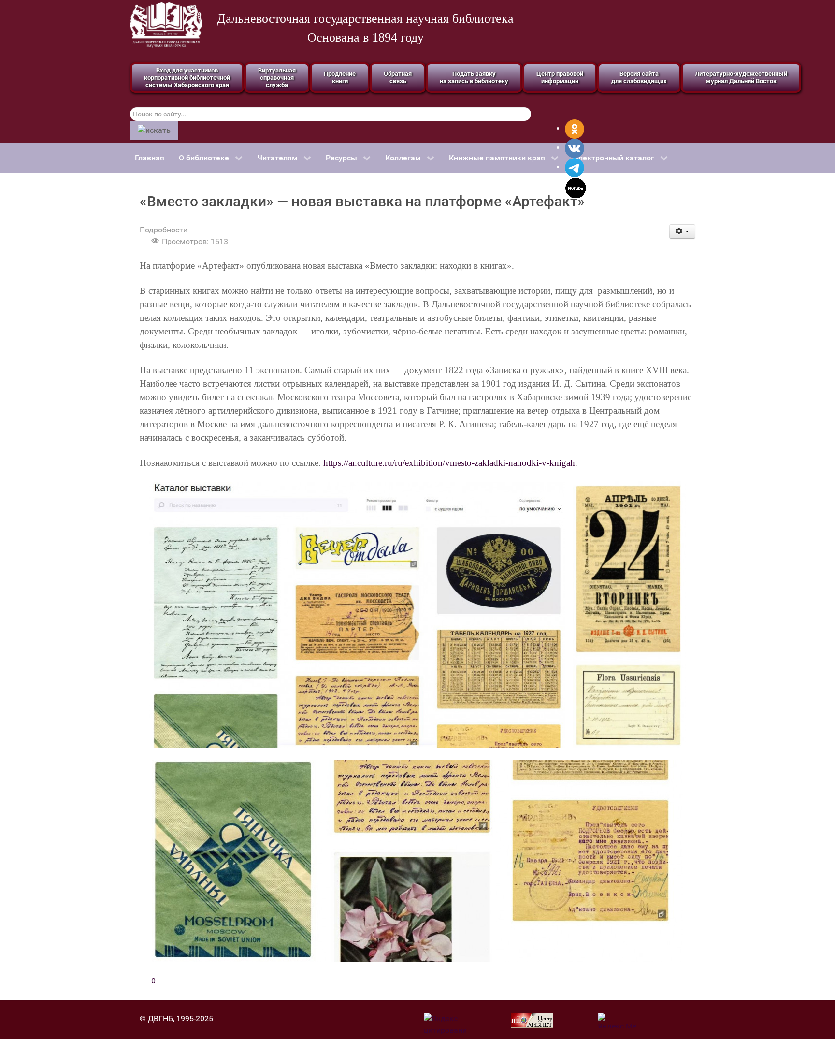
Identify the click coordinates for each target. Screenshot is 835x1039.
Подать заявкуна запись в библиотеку (474, 77)
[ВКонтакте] (574, 147)
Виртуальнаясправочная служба (277, 77)
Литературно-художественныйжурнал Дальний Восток (741, 77)
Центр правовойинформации (559, 77)
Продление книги (340, 77)
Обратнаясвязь (398, 77)
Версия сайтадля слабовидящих (639, 77)
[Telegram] (574, 167)
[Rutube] (576, 187)
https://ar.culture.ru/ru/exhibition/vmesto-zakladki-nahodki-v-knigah (449, 463)
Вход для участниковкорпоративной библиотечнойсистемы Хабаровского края (187, 77)
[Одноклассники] (574, 128)
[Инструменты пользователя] (682, 231)
